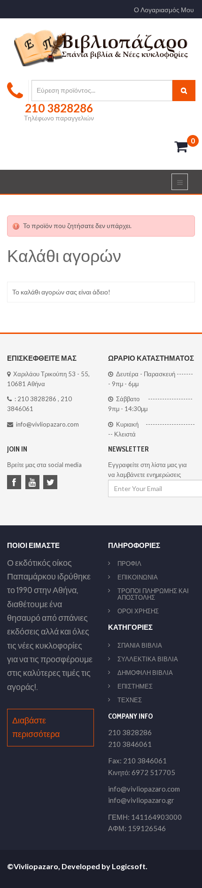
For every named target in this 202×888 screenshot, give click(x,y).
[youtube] (33, 483)
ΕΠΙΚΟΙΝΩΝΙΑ (137, 577)
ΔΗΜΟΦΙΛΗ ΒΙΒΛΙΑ (145, 672)
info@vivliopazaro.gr (141, 800)
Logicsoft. (130, 866)
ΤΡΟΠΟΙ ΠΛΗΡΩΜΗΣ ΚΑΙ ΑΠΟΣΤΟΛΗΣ (153, 594)
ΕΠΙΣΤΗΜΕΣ (135, 686)
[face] (15, 483)
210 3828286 (36, 399)
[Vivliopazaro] (101, 47)
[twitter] (51, 483)
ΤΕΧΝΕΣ (129, 700)
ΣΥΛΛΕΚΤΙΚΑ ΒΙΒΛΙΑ (147, 659)
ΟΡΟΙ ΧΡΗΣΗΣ (138, 611)
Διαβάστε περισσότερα (36, 727)
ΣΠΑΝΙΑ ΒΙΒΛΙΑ (139, 645)
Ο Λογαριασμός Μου (164, 10)
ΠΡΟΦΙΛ (129, 563)
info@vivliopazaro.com (47, 424)
